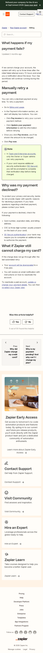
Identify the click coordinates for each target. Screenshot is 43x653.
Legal (25, 649)
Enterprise (21, 614)
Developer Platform (21, 602)
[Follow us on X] (25, 632)
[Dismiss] (40, 5)
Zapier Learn (11, 575)
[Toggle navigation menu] (4, 14)
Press (21, 606)
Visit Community (13, 511)
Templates (21, 618)
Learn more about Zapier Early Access (21, 451)
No (29, 322)
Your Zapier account (18, 28)
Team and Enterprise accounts (22, 154)
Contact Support (13, 481)
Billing (31, 28)
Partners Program (21, 626)
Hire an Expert (11, 543)
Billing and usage (17, 107)
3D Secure (32, 166)
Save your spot (30, 5)
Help (21, 598)
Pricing (21, 594)
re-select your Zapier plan (13, 287)
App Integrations (21, 622)
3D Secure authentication (15, 234)
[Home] (8, 14)
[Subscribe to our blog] (34, 632)
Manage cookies (14, 649)
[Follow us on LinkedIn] (21, 632)
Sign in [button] (38, 14)
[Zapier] (22, 639)
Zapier (4, 28)
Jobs (21, 610)
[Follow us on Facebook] (16, 632)
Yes (17, 322)
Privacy (32, 649)
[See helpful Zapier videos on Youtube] (30, 632)
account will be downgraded (21, 265)
